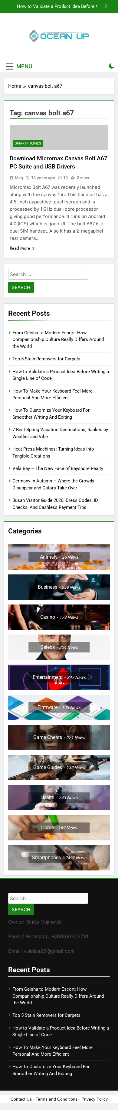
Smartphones (28, 143)
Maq (19, 178)
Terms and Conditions (56, 1099)
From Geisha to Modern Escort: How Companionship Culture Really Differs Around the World (58, 339)
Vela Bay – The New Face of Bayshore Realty (57, 468)
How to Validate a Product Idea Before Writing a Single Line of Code (55, 6)
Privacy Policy (94, 1099)
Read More (20, 248)
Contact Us (21, 1099)
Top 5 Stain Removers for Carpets (46, 359)
